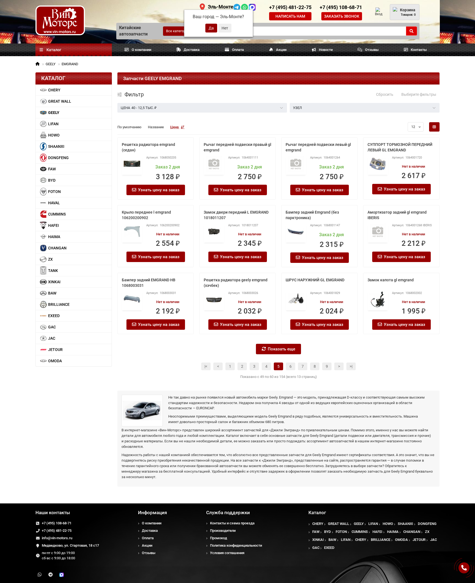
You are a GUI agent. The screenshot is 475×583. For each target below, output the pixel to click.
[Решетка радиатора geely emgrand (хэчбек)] (214, 299)
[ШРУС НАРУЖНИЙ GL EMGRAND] (296, 299)
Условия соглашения (227, 553)
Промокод (218, 538)
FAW (52, 169)
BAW (52, 293)
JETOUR (55, 349)
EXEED (54, 316)
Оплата (238, 50)
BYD (52, 180)
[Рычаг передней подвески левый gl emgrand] (296, 164)
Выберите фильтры (418, 94)
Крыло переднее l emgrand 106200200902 (146, 215)
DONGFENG (58, 158)
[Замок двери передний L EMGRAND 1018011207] (214, 231)
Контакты (419, 50)
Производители (223, 530)
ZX (50, 259)
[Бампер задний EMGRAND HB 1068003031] (132, 299)
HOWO (54, 135)
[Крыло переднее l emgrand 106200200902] (132, 231)
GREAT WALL (59, 101)
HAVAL (54, 203)
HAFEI (53, 225)
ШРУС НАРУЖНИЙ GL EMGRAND (315, 280)
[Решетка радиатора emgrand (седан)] (132, 164)
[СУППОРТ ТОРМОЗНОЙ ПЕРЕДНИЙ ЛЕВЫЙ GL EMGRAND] (378, 164)
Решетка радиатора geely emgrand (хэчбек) (235, 283)
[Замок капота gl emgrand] (378, 299)
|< (206, 366)
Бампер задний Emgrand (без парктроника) (312, 215)
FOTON (54, 191)
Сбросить (384, 94)
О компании (141, 50)
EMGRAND (70, 64)
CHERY (54, 90)
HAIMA (54, 237)
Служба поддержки (228, 512)
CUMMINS (57, 214)
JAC (51, 338)
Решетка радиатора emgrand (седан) (148, 147)
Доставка (192, 50)
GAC (52, 327)
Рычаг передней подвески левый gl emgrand (318, 147)
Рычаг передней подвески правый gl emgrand (237, 147)
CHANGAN (57, 248)
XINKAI (54, 282)
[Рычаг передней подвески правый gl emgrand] (214, 164)
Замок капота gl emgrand (391, 280)
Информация (152, 512)
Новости (326, 50)
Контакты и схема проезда (232, 523)
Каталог (317, 512)
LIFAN (53, 124)
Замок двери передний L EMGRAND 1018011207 (236, 215)
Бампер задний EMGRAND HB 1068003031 (148, 283)
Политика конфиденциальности (236, 545)
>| (351, 366)
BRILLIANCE (59, 304)
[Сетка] (434, 127)
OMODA (55, 361)
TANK (53, 270)
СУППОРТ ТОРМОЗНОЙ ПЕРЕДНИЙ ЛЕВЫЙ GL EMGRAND (400, 147)
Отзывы (372, 50)
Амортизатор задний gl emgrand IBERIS (397, 215)
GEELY (51, 64)
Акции (281, 50)
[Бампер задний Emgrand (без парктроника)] (296, 231)
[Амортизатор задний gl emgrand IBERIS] (378, 231)
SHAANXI (56, 146)
